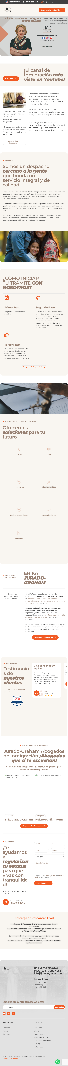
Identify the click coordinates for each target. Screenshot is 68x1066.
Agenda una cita (16, 900)
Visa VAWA (19, 487)
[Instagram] (8, 1013)
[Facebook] (4, 1013)
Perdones (19, 539)
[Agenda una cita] (6, 902)
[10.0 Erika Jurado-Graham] (17, 706)
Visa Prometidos (49, 487)
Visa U (49, 455)
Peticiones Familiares (19, 515)
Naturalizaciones (49, 515)
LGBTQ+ (19, 455)
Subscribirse (59, 1007)
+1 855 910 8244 (49, 968)
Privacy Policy (51, 876)
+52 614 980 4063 (50, 970)
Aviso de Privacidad (10, 1059)
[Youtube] (13, 1013)
